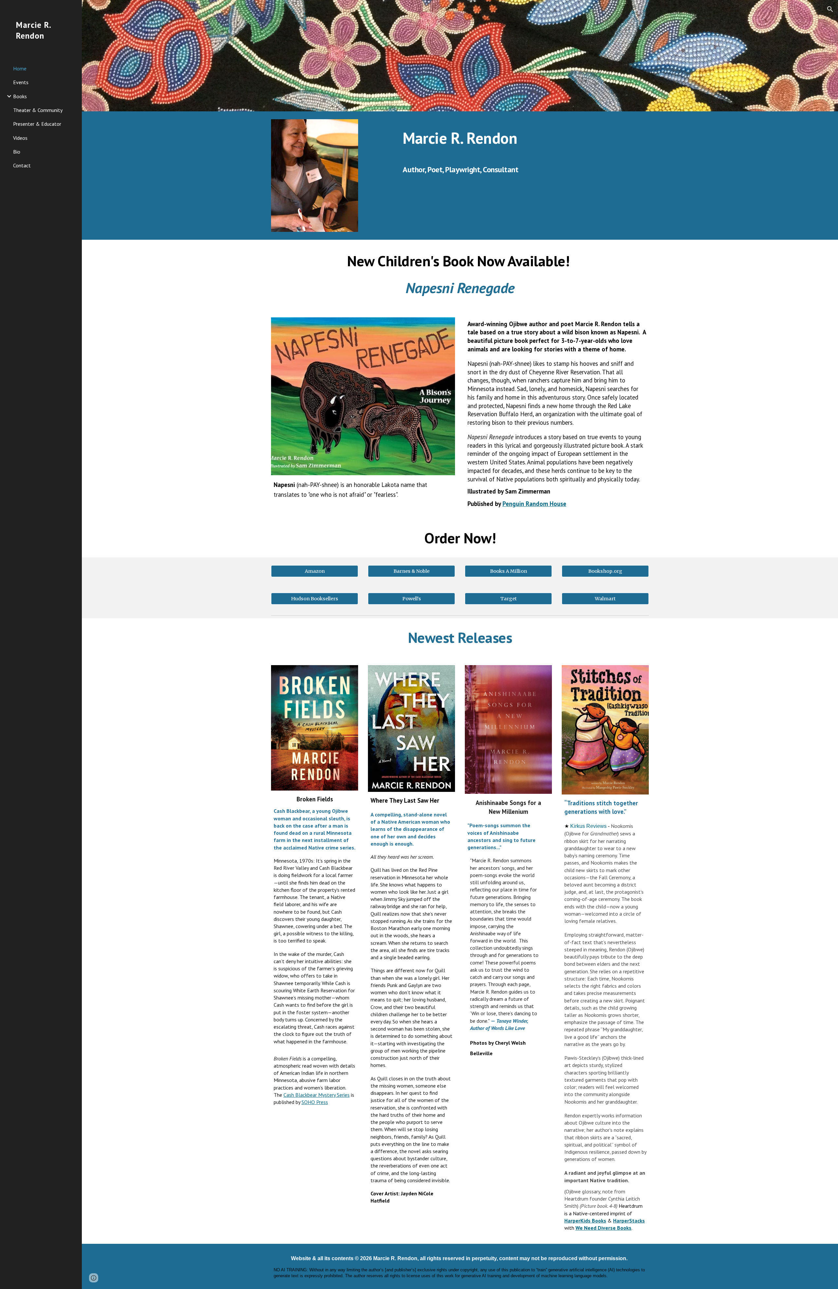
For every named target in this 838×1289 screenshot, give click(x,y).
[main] (524, 136)
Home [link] (20, 68)
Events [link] (20, 82)
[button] (830, 9)
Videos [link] (20, 138)
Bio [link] (16, 151)
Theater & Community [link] (38, 110)
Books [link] (20, 96)
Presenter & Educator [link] (37, 124)
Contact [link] (22, 165)
